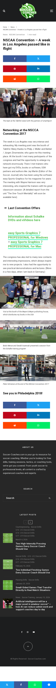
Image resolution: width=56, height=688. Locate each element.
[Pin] (15, 68)
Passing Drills (21, 580)
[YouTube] (34, 632)
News (5, 35)
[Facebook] (22, 632)
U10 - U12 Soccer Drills (25, 530)
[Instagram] (28, 632)
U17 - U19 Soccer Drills (25, 536)
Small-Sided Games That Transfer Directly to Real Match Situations (34, 588)
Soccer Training (28, 597)
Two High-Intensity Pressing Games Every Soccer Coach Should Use (31, 546)
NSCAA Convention (17, 35)
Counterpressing (22, 527)
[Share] (15, 58)
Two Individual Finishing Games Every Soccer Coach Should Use (33, 571)
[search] (49, 498)
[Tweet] (38, 58)
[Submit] (15, 79)
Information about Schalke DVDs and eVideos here (26, 218)
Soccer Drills (36, 527)
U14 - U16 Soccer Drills (25, 533)
